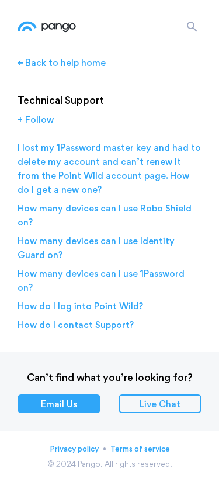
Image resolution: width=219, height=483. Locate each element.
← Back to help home (62, 62)
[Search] (192, 26)
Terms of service (140, 448)
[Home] (47, 27)
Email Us (59, 404)
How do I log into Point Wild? (80, 306)
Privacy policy (74, 448)
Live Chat (160, 404)
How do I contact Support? (76, 324)
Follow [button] (39, 119)
